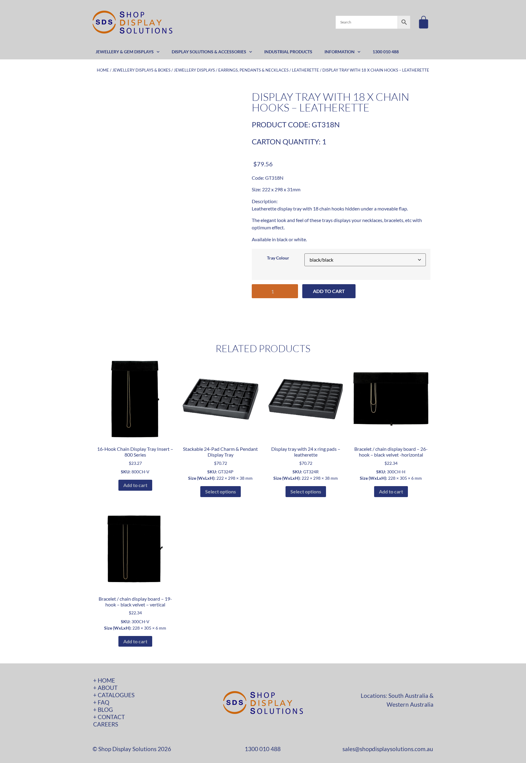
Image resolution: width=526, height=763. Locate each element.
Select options (220, 491)
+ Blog (103, 709)
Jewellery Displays (194, 70)
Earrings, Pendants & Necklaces (253, 70)
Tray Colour (278, 258)
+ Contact (109, 716)
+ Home (104, 680)
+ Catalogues (114, 694)
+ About (105, 687)
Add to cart (329, 291)
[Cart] (423, 22)
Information (339, 51)
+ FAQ (101, 702)
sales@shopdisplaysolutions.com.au (387, 748)
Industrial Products (288, 51)
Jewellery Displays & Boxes (141, 70)
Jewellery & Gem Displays (125, 51)
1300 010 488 (386, 51)
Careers (105, 724)
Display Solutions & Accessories (209, 51)
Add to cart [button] (135, 485)
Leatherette (305, 70)
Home (103, 70)
